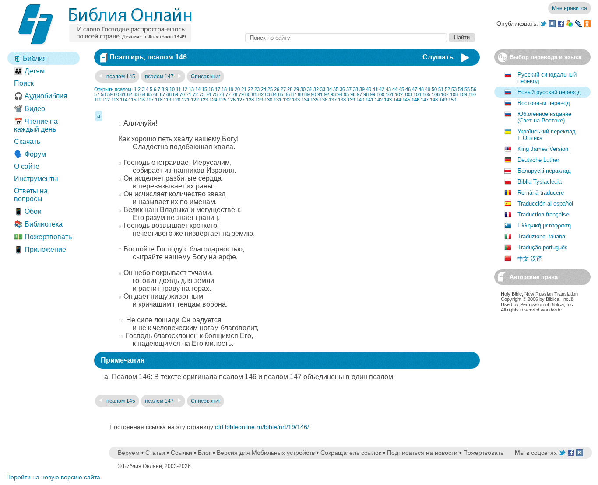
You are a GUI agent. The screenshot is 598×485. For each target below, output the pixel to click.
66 (155, 94)
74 (208, 94)
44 (394, 89)
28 (289, 89)
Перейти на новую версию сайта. (54, 477)
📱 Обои (28, 211)
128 (250, 99)
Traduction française (543, 214)
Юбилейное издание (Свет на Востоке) (544, 117)
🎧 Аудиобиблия (40, 96)
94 (339, 94)
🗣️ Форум (30, 154)
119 (167, 99)
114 (123, 99)
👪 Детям (29, 71)
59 (110, 94)
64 (142, 94)
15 (204, 89)
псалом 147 (160, 76)
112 (106, 99)
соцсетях (544, 452)
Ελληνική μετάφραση (544, 225)
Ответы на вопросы (31, 194)
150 (452, 99)
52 (447, 89)
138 (342, 99)
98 (366, 94)
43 (388, 89)
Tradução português (542, 247)
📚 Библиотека (38, 224)
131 (277, 99)
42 (381, 89)
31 (309, 89)
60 (116, 94)
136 (323, 99)
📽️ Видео (29, 108)
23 (257, 89)
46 (408, 89)
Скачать (27, 141)
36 (342, 89)
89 (307, 94)
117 (150, 99)
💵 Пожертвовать (43, 237)
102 (399, 94)
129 (259, 99)
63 (136, 94)
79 (241, 94)
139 (351, 99)
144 (397, 99)
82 (261, 94)
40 (368, 89)
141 (369, 99)
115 (132, 99)
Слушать (438, 57)
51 (440, 89)
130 (268, 99)
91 (320, 94)
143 (388, 99)
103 (408, 94)
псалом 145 (120, 76)
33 (322, 89)
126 (232, 99)
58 (103, 94)
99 (372, 94)
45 (401, 89)
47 (414, 89)
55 (467, 89)
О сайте (26, 166)
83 (267, 94)
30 (303, 89)
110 (472, 94)
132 (287, 99)
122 (195, 99)
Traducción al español (545, 203)
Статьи (155, 452)
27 (283, 89)
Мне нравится (569, 8)
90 (313, 94)
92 (326, 94)
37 (349, 89)
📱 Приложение (40, 249)
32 (316, 89)
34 (329, 89)
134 (305, 99)
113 (115, 99)
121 (186, 99)
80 (247, 94)
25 (270, 89)
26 (276, 89)
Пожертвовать (483, 452)
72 (195, 94)
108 (454, 94)
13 (191, 89)
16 (211, 89)
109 (463, 94)
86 (287, 94)
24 (263, 89)
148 (434, 99)
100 (380, 94)
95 (346, 94)
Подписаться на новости (422, 452)
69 (175, 94)
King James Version (542, 149)
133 (296, 99)
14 (198, 89)
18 (224, 89)
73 (201, 94)
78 (234, 94)
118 (158, 99)
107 (445, 94)
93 (333, 94)
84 (274, 94)
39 (362, 89)
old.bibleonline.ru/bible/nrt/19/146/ (262, 426)
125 (222, 99)
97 (359, 94)
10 (172, 89)
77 (228, 94)
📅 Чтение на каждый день (36, 125)
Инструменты (36, 178)
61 (123, 94)
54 (460, 89)
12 (184, 89)
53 (454, 89)
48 (421, 89)
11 (178, 89)
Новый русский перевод (549, 92)
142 (379, 99)
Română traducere (540, 192)
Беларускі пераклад (544, 170)
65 (149, 94)
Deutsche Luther (538, 160)
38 (355, 89)
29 (296, 89)
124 (213, 99)
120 (176, 99)
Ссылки (181, 452)
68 (169, 94)
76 (221, 94)
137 (333, 99)
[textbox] (346, 37)
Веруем (129, 452)
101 (390, 94)
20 (237, 89)
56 (473, 89)
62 (129, 94)
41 (375, 89)
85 (280, 94)
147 (425, 99)
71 (188, 94)
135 (314, 99)
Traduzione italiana (541, 236)
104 (417, 94)
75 (215, 94)
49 (427, 89)
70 (182, 94)
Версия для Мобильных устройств (266, 452)
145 (406, 99)
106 (436, 94)
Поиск (24, 83)
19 (230, 89)
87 (293, 94)
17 (217, 89)
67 (162, 94)
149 (443, 99)
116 (141, 99)
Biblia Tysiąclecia (539, 181)
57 (96, 94)
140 (360, 99)
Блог (204, 452)
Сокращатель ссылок (350, 452)
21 (243, 89)
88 (300, 94)
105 (426, 94)
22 (250, 89)
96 (352, 94)
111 (97, 99)
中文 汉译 (529, 258)
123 (204, 99)
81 (254, 94)
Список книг (205, 76)
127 (241, 99)
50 (434, 89)
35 (335, 89)
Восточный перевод (543, 103)
